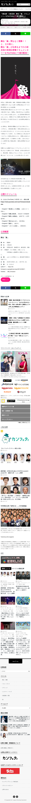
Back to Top (15, 661)
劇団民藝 (5, 584)
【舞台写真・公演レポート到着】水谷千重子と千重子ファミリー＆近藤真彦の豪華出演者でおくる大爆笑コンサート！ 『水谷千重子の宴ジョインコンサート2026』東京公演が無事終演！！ (19, 719)
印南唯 (9, 584)
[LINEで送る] (25, 33)
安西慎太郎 (16, 21)
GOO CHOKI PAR (21, 632)
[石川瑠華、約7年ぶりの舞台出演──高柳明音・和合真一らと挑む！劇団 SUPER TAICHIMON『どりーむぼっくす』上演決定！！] (4, 727)
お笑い (18, 582)
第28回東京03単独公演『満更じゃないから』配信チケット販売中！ (23, 588)
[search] (29, 4)
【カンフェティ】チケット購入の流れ (11, 448)
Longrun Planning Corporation (19, 800)
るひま (11, 21)
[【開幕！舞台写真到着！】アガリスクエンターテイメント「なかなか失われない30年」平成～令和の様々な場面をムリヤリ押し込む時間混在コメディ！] (4, 302)
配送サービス (5, 415)
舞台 (3, 23)
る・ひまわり (6, 21)
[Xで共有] (15, 33)
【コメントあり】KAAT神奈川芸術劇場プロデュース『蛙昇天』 (23, 615)
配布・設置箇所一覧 (7, 411)
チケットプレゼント (7, 419)
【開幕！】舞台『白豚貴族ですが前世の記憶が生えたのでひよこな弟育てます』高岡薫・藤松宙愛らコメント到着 (19, 320)
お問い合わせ (5, 789)
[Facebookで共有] (6, 33)
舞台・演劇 (7, 23)
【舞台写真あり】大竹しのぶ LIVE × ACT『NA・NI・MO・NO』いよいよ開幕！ (7, 615)
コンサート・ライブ (7, 691)
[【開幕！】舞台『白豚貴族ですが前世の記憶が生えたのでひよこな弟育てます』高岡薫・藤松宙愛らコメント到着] (4, 320)
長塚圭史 (21, 636)
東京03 (20, 584)
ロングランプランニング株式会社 (10, 781)
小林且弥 (22, 21)
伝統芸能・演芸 (6, 695)
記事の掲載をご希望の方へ (7, 748)
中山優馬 (21, 611)
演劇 (26, 21)
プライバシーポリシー (7, 785)
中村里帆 (26, 611)
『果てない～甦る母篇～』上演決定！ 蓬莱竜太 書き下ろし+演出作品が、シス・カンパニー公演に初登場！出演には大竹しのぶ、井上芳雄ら (15, 497)
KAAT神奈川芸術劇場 (22, 607)
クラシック (5, 687)
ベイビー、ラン (7, 634)
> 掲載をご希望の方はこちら (24, 422)
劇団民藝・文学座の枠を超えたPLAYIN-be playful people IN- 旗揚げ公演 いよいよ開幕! (8, 590)
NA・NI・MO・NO (6, 607)
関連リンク (5, 279)
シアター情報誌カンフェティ (16, 9)
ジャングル (22, 634)
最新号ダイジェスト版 (8, 406)
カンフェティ (24, 582)
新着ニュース (4, 9)
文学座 (5, 585)
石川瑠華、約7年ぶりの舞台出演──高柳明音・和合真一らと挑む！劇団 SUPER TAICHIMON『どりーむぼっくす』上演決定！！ (19, 726)
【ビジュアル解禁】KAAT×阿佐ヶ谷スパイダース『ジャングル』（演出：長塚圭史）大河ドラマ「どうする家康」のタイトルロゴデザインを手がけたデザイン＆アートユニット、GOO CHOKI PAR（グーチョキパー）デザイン (23, 646)
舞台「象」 (13, 23)
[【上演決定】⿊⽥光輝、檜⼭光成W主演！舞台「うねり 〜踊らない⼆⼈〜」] (4, 335)
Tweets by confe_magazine (7, 537)
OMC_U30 (4, 632)
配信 (24, 584)
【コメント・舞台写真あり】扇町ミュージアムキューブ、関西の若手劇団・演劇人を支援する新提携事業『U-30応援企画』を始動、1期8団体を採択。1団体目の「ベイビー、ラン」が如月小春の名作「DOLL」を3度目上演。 (8, 646)
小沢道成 (5, 611)
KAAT (17, 634)
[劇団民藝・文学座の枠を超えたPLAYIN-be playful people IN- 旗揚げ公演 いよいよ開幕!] (4, 735)
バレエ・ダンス (6, 683)
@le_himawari (11, 271)
